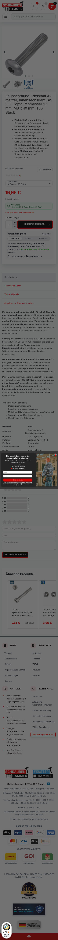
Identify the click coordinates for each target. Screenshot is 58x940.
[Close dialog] (55, 455)
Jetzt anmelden (18, 480)
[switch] (6, 935)
